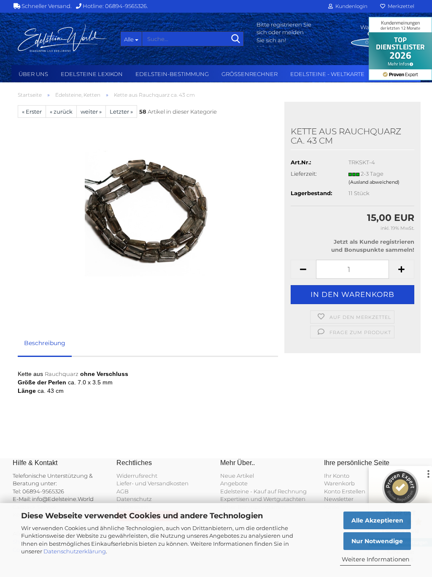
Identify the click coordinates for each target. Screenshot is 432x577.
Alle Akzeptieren (377, 520)
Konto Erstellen (344, 491)
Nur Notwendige (377, 541)
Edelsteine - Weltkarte (327, 74)
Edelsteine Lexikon (92, 74)
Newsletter (339, 498)
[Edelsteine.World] (63, 38)
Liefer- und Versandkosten (152, 483)
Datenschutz (134, 498)
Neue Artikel (237, 475)
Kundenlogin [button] (350, 6)
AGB (122, 491)
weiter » (91, 111)
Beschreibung (44, 343)
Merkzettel (399, 6)
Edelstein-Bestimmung (172, 74)
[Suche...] (236, 39)
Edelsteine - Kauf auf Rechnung (263, 491)
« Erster (32, 111)
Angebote (234, 483)
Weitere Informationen (375, 559)
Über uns (33, 74)
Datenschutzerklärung (74, 551)
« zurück (61, 111)
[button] (303, 269)
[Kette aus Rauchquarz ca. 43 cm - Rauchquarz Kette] (148, 212)
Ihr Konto (336, 475)
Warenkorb (339, 483)
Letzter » (121, 111)
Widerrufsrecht (136, 475)
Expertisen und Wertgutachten (262, 498)
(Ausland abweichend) (374, 182)
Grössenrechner (249, 74)
